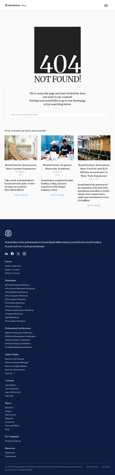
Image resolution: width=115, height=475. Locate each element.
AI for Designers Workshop (16, 296)
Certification (10, 453)
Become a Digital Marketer (16, 366)
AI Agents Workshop (14, 314)
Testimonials (10, 456)
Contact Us (10, 422)
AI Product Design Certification (18, 343)
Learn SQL (9, 396)
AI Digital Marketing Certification (18, 347)
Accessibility (105, 467)
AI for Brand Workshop (15, 303)
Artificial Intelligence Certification (19, 333)
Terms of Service (92, 467)
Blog (7, 429)
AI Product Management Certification (20, 336)
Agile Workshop (12, 317)
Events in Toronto (12, 273)
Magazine (9, 418)
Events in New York (13, 266)
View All (8, 373)
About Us (9, 407)
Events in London (12, 269)
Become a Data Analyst (15, 370)
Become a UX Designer (14, 359)
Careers (8, 411)
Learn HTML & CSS (12, 392)
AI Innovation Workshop (15, 321)
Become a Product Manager (16, 362)
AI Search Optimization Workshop (19, 310)
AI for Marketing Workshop (16, 292)
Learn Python (10, 385)
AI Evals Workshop (13, 306)
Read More (94, 205)
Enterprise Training (13, 441)
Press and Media (12, 425)
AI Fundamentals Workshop (17, 285)
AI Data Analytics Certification (17, 340)
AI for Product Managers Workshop (20, 288)
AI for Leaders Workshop (15, 299)
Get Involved (10, 415)
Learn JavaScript (11, 388)
